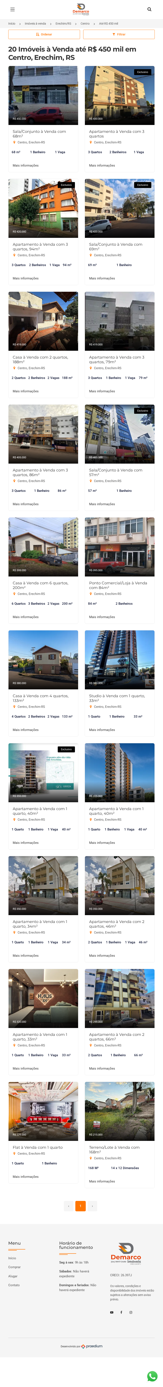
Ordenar (46, 34)
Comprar (14, 1267)
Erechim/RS (63, 23)
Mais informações (26, 165)
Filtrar (121, 34)
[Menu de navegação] (13, 9)
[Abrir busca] (149, 9)
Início (11, 23)
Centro (85, 23)
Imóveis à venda (35, 23)
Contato (14, 1285)
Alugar (12, 1276)
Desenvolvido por (71, 1346)
